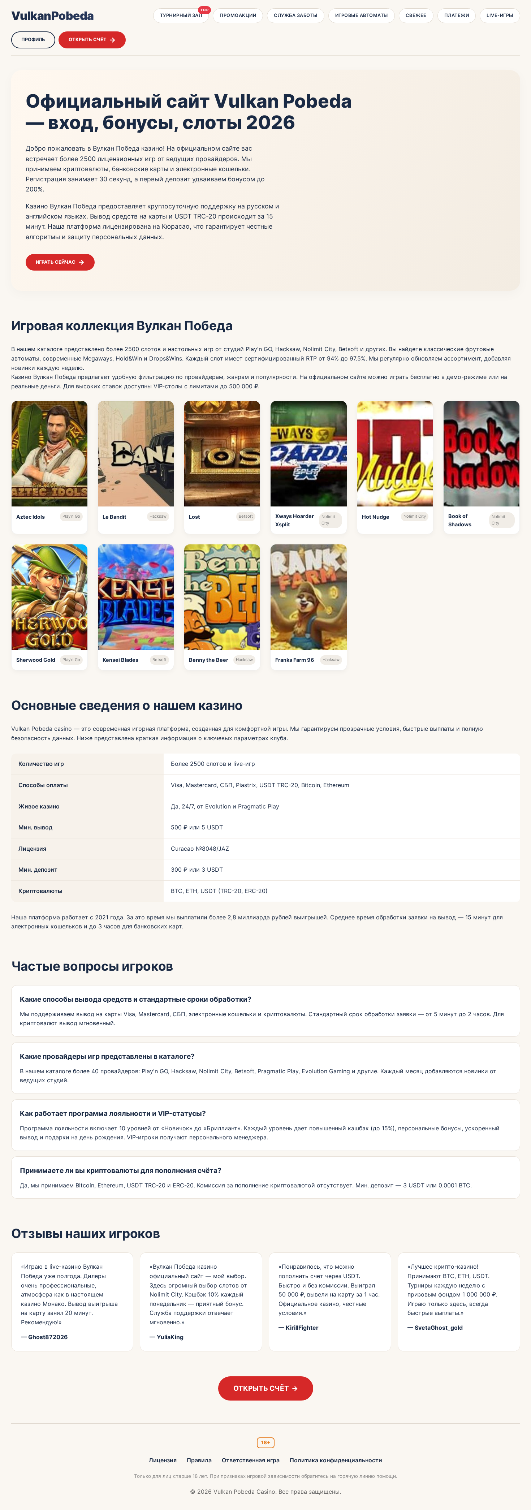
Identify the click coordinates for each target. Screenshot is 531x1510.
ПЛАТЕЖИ (456, 15)
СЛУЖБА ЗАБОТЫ (296, 15)
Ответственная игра (251, 1460)
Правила (199, 1460)
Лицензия (163, 1460)
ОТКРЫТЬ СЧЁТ (88, 39)
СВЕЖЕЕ (416, 15)
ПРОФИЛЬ (33, 39)
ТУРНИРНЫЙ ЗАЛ (184, 13)
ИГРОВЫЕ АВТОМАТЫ (361, 15)
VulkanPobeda (52, 16)
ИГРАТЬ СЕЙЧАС (55, 262)
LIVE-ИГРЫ (500, 15)
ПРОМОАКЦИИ (238, 15)
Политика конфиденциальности (336, 1460)
